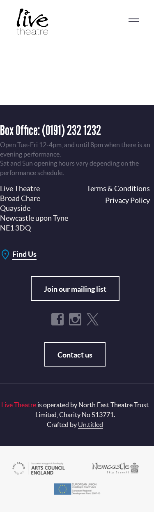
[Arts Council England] (38, 467)
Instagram (75, 319)
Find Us (24, 254)
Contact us (74, 355)
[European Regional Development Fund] (77, 488)
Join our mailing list (75, 289)
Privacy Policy (127, 200)
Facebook (57, 319)
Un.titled (90, 424)
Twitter (93, 319)
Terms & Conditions (118, 188)
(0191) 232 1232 (71, 130)
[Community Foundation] (115, 467)
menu (133, 20)
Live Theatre (36, 21)
